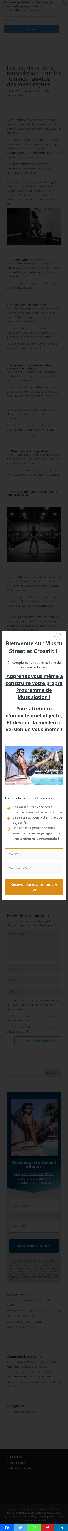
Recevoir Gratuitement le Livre (34, 886)
